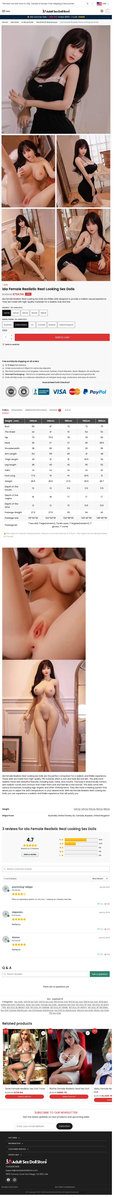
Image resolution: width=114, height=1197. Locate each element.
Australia (8, 324)
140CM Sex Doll (31, 1002)
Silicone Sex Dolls (85, 1010)
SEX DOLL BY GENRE (59, 1007)
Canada (41, 324)
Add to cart (62, 337)
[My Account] (102, 11)
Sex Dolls (15, 22)
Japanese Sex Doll (66, 1004)
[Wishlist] (43, 1033)
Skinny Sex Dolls (101, 1010)
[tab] (5, 409)
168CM (43, 313)
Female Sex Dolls (49, 1004)
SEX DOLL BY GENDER (39, 1007)
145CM (16, 313)
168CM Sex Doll (91, 1002)
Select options (24, 1096)
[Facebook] (8, 1180)
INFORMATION (14, 1143)
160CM (34, 313)
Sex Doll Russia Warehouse (41, 1010)
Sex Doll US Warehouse (46, 22)
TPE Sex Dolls (55, 1013)
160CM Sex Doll (76, 1002)
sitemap (82, 1192)
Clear (4, 330)
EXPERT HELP (13, 1154)
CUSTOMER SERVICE (17, 1149)
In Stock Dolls (27, 22)
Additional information (36, 410)
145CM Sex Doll (46, 1002)
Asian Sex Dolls (33, 1004)
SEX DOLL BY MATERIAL (98, 1007)
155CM (25, 313)
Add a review (30, 854)
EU (32, 324)
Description (17, 410)
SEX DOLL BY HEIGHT (78, 1007)
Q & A (67, 410)
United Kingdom (66, 324)
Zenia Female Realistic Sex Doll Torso (25, 1088)
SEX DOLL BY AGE (83, 1004)
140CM (6, 313)
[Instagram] (14, 1180)
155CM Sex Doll (61, 1002)
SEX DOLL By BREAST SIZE (18, 1007)
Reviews (55, 410)
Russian (52, 324)
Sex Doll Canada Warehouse (14, 1010)
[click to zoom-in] (56, 79)
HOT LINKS (12, 1137)
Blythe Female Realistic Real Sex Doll (69, 1088)
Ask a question (100, 974)
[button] (107, 11)
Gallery (5, 410)
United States (21, 324)
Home (5, 22)
